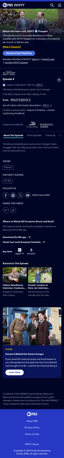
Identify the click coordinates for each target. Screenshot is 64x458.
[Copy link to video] (13, 210)
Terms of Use (32, 434)
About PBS (32, 421)
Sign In (35, 59)
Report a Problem (36, 110)
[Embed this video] (6, 210)
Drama (8, 167)
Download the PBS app (15, 237)
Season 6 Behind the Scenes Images (24, 354)
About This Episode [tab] (13, 135)
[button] (52, 5)
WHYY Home (32, 444)
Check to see (48, 59)
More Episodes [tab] (34, 135)
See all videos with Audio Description (25, 105)
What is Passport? (12, 47)
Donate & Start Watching (19, 53)
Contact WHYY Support (16, 62)
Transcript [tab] (50, 135)
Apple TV (19, 251)
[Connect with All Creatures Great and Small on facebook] (6, 195)
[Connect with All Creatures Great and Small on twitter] (20, 195)
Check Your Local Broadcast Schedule (22, 242)
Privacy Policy (32, 427)
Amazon (31, 252)
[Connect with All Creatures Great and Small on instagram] (13, 195)
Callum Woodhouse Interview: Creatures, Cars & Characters (13, 288)
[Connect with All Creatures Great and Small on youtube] (28, 195)
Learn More (14, 372)
